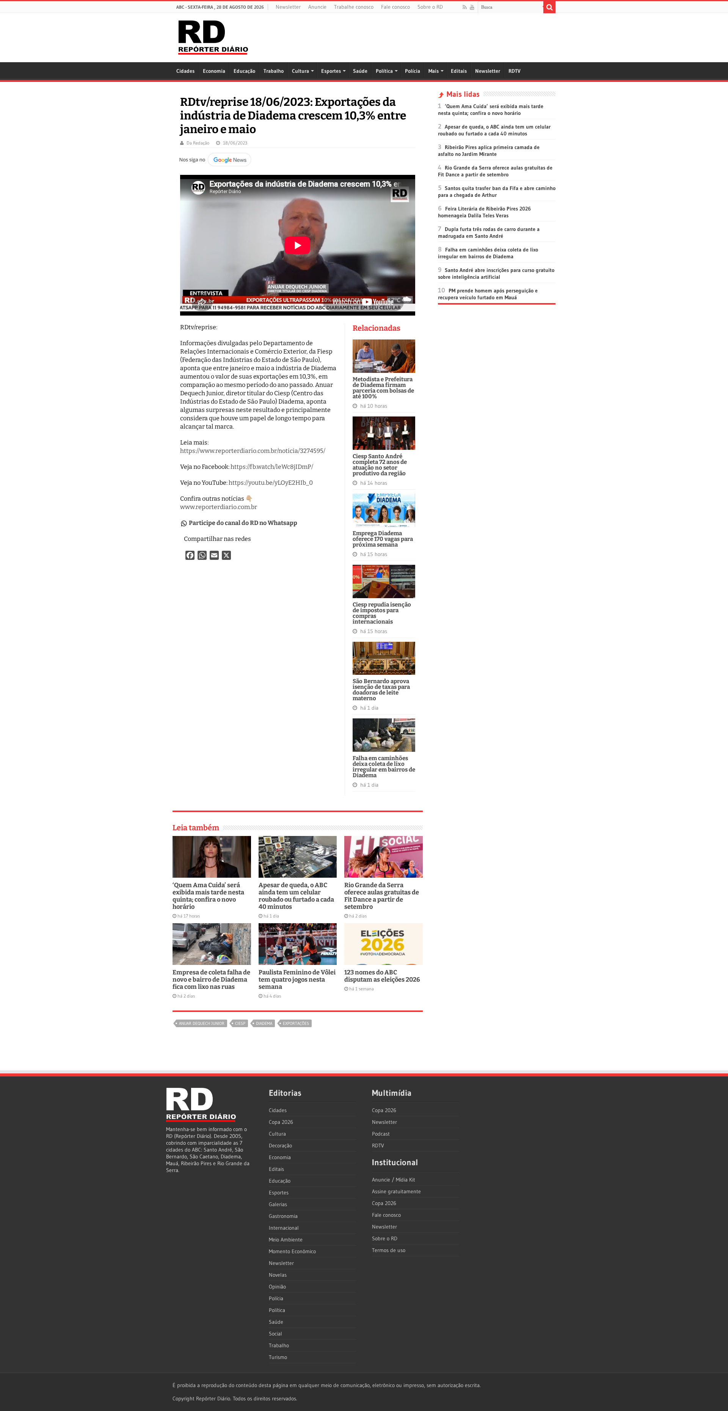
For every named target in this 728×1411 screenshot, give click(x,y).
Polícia (412, 71)
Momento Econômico (292, 1251)
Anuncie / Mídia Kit (393, 1179)
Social (275, 1333)
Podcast (381, 1133)
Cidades (185, 71)
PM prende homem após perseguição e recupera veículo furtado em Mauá (488, 294)
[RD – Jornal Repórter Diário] (213, 36)
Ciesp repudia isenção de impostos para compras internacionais (382, 613)
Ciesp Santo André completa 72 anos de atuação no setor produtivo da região (380, 465)
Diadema (264, 1023)
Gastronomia (283, 1216)
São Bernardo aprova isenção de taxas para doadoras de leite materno (381, 690)
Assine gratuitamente (396, 1191)
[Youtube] (472, 7)
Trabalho (274, 71)
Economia (214, 71)
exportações (296, 1023)
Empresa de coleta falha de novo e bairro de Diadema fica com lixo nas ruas (211, 979)
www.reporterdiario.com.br (218, 507)
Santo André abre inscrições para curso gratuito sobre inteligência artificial (496, 273)
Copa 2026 (281, 1122)
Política (384, 71)
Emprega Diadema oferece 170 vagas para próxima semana (383, 539)
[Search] (549, 7)
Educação (244, 71)
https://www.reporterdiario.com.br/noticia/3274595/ (252, 450)
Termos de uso (388, 1250)
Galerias (278, 1204)
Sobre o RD (430, 6)
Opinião (277, 1286)
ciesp (240, 1023)
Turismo (278, 1357)
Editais (459, 71)
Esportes (331, 71)
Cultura (300, 71)
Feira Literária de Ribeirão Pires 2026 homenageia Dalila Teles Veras (484, 212)
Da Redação (198, 143)
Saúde (360, 71)
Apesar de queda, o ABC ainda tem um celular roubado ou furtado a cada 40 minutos (296, 895)
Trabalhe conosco (353, 6)
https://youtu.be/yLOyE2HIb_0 (271, 482)
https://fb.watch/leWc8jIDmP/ (272, 466)
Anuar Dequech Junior (201, 1023)
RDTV (514, 71)
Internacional (284, 1227)
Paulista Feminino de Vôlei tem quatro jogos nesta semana (297, 979)
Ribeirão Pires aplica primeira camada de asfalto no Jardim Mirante (489, 150)
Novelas (278, 1274)
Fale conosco (395, 6)
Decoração (280, 1145)
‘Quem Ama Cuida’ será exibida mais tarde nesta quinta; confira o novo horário (208, 895)
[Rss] (465, 7)
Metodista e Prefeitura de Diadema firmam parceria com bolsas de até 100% (383, 388)
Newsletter (288, 6)
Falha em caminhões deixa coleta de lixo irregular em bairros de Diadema (384, 767)
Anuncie (317, 6)
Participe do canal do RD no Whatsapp (243, 522)
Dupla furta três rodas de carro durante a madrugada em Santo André (489, 232)
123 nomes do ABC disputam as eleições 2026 (382, 976)
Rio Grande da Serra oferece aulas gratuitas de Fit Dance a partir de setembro (381, 895)
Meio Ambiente (286, 1239)
